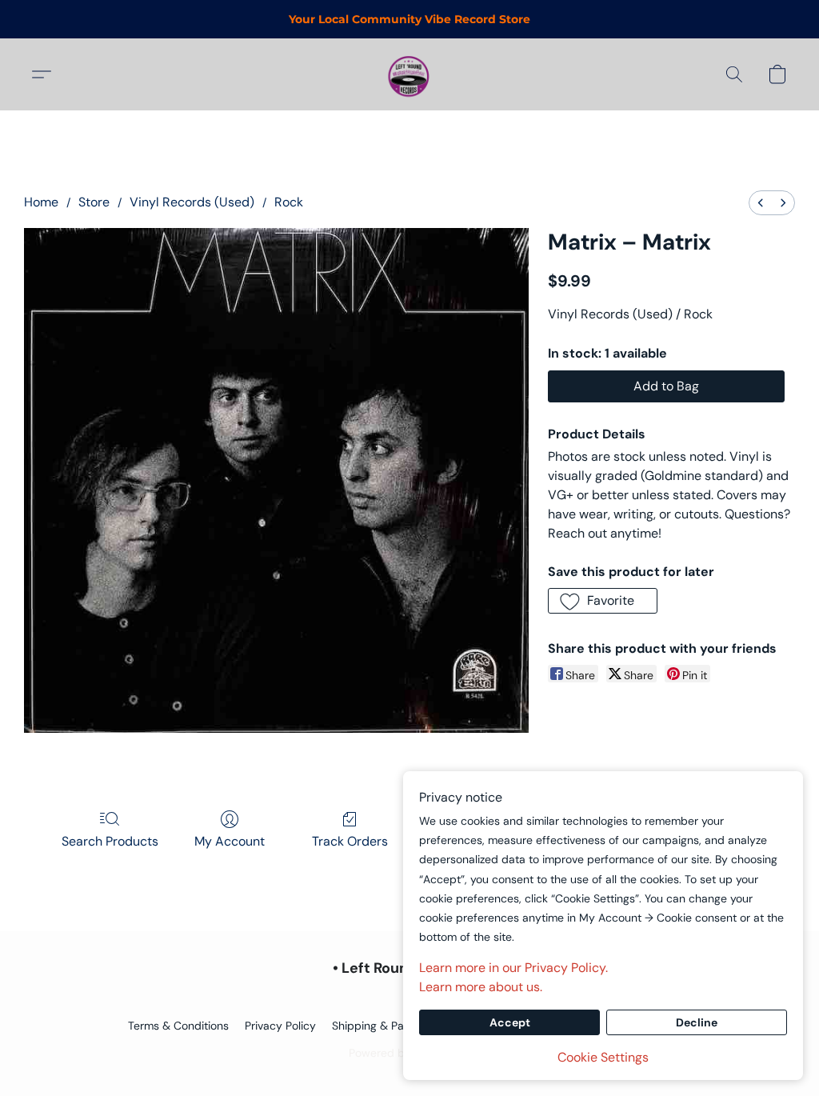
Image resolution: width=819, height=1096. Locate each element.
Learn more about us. (480, 986)
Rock (288, 202)
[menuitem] (760, 202)
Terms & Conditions (178, 1025)
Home (41, 202)
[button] (409, 74)
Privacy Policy (280, 1025)
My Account (229, 841)
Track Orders (350, 841)
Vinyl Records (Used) (192, 202)
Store (94, 202)
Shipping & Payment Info (395, 1025)
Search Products (110, 841)
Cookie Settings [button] (603, 1057)
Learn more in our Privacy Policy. (513, 967)
